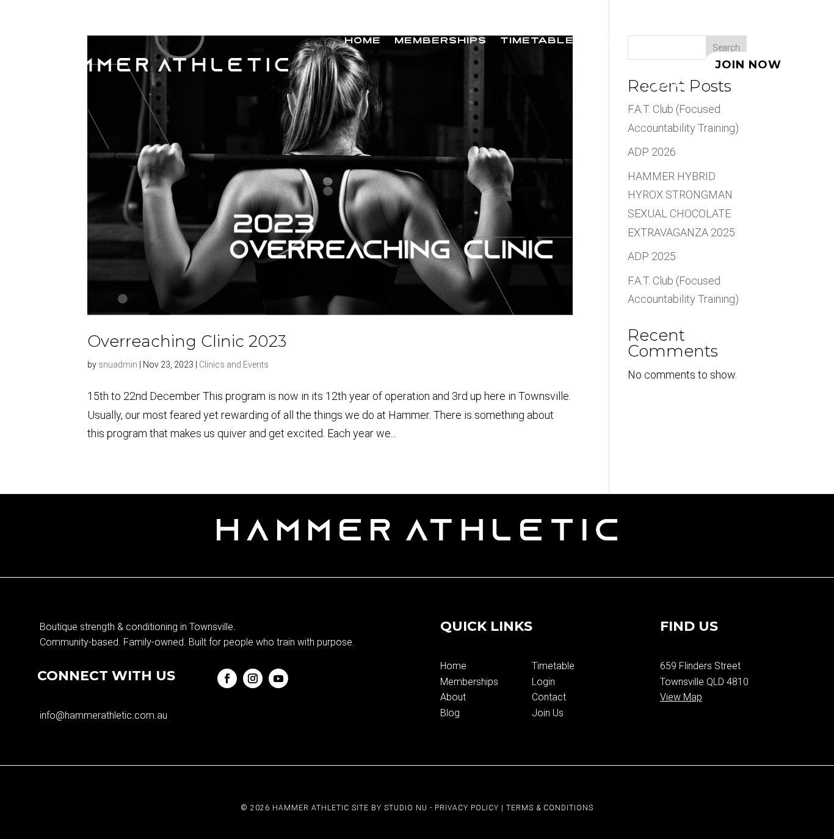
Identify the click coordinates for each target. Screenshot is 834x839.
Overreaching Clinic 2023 (186, 341)
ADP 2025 (652, 256)
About (610, 41)
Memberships (440, 41)
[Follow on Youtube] (278, 678)
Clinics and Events (234, 364)
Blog (665, 41)
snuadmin (117, 364)
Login (663, 87)
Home (362, 41)
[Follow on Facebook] (227, 678)
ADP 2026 (652, 151)
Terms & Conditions (549, 808)
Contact (549, 697)
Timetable (537, 41)
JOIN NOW (748, 64)
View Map (681, 697)
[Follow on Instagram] (253, 678)
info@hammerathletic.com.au (103, 715)
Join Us (548, 713)
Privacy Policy (467, 808)
